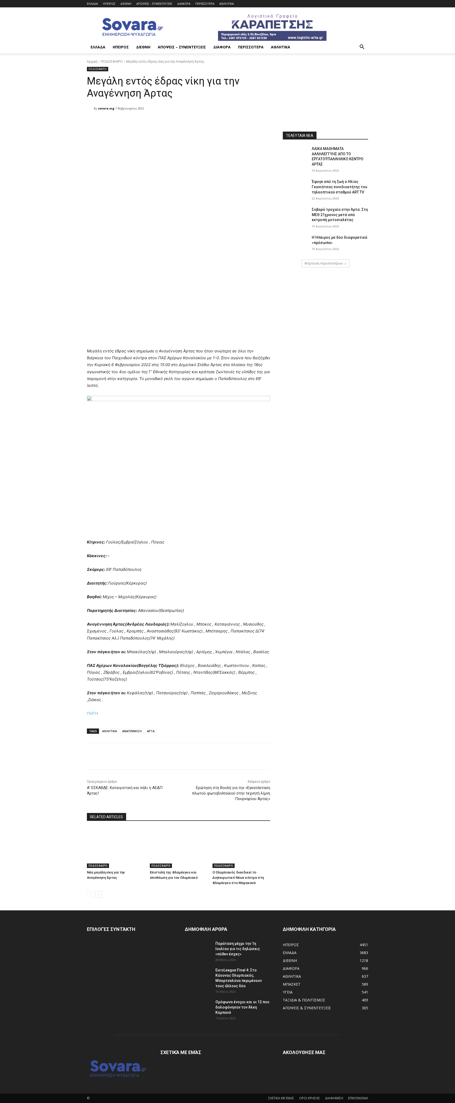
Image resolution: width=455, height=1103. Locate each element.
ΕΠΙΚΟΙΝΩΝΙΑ (358, 1098)
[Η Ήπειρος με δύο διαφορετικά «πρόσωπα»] (295, 244)
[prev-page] (90, 894)
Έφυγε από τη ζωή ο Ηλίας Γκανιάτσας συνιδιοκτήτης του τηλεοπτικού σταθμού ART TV (339, 186)
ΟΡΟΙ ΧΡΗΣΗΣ (309, 1098)
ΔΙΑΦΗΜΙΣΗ (334, 1098)
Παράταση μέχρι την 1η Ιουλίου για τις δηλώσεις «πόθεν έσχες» (237, 948)
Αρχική (92, 61)
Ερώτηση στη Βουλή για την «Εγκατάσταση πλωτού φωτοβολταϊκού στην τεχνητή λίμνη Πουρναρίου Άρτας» (231, 793)
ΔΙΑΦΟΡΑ (183, 4)
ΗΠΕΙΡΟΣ (109, 4)
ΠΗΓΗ (92, 713)
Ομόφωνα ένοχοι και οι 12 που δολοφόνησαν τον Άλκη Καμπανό (242, 1007)
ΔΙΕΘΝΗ (125, 4)
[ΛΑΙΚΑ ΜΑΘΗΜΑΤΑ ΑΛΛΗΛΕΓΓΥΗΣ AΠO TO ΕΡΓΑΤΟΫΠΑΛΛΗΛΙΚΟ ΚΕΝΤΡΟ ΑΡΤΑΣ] (295, 155)
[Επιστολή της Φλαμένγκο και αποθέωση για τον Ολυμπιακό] (178, 848)
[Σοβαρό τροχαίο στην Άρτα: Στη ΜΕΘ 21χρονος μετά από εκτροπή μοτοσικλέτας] (295, 216)
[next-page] (98, 894)
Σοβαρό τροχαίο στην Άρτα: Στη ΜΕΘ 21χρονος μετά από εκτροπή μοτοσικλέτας (340, 214)
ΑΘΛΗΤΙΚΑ (226, 4)
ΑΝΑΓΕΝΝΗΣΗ (132, 731)
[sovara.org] (90, 108)
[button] (361, 47)
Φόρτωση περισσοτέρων (323, 263)
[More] (222, 122)
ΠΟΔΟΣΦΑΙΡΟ (112, 61)
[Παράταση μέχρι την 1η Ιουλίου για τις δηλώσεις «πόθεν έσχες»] (198, 950)
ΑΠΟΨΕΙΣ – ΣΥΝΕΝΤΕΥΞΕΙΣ (154, 4)
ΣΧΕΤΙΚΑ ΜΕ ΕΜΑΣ (281, 1098)
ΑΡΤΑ (151, 731)
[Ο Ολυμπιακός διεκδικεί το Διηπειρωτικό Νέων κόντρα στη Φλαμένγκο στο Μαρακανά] (241, 848)
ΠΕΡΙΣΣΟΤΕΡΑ (204, 4)
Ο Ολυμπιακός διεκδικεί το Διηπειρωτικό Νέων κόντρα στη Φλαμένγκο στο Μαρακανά (238, 877)
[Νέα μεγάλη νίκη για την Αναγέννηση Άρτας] (116, 848)
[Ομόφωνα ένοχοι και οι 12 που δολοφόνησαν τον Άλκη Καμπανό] (198, 1008)
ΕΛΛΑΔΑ (92, 4)
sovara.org (106, 108)
